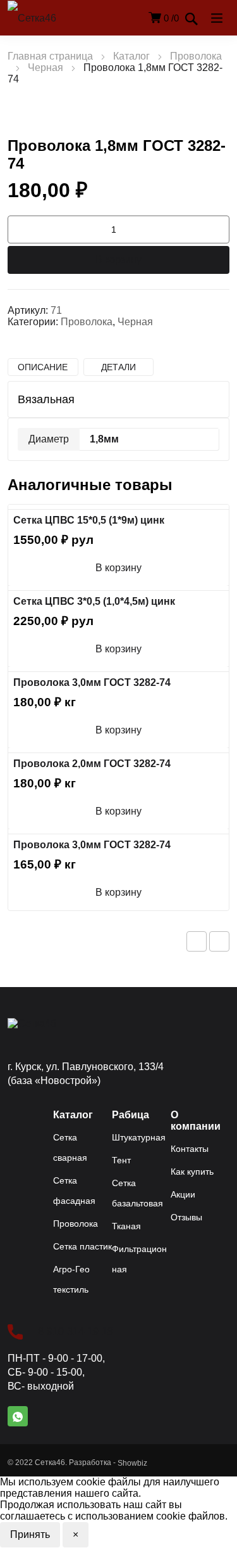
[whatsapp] (18, 1416)
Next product (219, 941)
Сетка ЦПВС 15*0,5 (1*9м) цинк (88, 520)
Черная (45, 67)
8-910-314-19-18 (75, 1331)
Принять (30, 1534)
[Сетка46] (45, 18)
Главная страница (50, 56)
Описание (43, 367)
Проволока (196, 56)
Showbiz (132, 1463)
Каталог (131, 56)
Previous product (196, 941)
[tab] (43, 367)
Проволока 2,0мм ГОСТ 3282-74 (92, 763)
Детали (118, 367)
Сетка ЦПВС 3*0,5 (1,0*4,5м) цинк (94, 601)
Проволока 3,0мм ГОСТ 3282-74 (92, 682)
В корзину (118, 259)
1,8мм (104, 439)
